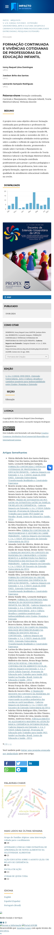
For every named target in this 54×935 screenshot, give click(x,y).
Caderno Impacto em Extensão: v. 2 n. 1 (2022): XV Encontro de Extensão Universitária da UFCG (29, 566)
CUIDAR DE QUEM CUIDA (16, 876)
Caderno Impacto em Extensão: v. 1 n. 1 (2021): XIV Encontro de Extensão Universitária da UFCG (29, 705)
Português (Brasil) (12, 905)
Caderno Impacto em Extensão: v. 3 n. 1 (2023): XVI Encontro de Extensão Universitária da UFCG (29, 539)
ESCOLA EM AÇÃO (12, 869)
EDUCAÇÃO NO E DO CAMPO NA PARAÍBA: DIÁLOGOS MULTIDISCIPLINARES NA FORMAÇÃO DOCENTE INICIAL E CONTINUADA (28, 631)
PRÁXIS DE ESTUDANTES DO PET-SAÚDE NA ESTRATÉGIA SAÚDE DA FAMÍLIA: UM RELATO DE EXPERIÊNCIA (29, 502)
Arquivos (15, 20)
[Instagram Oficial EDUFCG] (6, 922)
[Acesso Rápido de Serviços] (3, 922)
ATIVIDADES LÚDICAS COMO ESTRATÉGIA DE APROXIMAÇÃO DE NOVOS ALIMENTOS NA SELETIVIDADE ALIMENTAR (25, 850)
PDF (9, 297)
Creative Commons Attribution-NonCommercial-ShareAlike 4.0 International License (25, 436)
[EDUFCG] (1, 922)
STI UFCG (4, 930)
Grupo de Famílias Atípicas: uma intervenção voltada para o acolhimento (25, 838)
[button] (9, 763)
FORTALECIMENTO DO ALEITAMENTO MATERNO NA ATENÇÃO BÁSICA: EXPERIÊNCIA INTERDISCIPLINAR (29, 721)
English (7, 897)
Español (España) (12, 901)
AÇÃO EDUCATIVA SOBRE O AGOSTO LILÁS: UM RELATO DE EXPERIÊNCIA (26, 861)
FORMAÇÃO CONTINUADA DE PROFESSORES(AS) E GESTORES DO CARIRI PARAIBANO (29, 533)
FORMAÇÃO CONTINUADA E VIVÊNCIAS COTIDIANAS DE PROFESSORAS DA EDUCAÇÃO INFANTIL (27, 469)
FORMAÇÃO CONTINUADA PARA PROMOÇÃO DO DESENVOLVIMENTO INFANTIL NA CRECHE (28, 602)
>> (10, 744)
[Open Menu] (7, 6)
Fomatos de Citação (16, 357)
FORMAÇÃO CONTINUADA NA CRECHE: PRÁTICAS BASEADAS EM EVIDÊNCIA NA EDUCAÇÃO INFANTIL (27, 580)
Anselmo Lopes (24, 928)
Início (6, 20)
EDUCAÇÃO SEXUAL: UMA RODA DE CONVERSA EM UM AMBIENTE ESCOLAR (27, 664)
